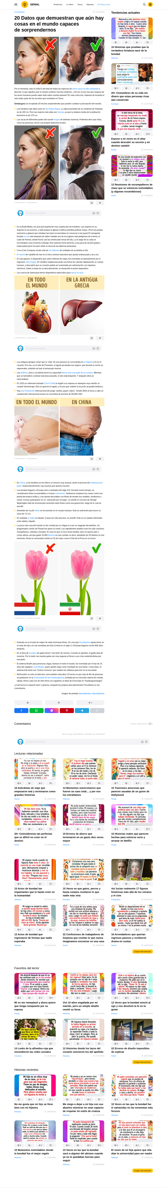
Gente (113, 195)
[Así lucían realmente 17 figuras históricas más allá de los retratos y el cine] (132, 870)
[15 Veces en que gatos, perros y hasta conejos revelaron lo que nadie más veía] (83, 870)
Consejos (115, 104)
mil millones (54, 250)
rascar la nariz (77, 273)
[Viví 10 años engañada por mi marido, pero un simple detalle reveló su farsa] (83, 984)
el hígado (88, 362)
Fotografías (115, 899)
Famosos (18, 1056)
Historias (114, 58)
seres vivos (77, 89)
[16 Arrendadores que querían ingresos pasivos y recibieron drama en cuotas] (132, 916)
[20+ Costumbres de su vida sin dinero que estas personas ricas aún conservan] (132, 74)
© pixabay (29, 618)
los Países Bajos (52, 109)
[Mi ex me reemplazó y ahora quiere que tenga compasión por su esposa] (35, 984)
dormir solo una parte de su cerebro (77, 373)
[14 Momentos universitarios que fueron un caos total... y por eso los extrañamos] (83, 769)
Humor (17, 799)
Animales (66, 899)
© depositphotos (19, 202)
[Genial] (30, 4)
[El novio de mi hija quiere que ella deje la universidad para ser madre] (132, 1131)
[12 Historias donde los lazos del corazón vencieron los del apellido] (83, 1030)
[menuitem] (57, 4)
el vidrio (31, 518)
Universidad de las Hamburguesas (49, 678)
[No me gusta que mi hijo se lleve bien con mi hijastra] (35, 1085)
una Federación (28, 391)
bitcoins (51, 535)
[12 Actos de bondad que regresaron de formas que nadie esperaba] (35, 916)
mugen (57, 119)
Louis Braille (38, 667)
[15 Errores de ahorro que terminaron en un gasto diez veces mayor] (83, 815)
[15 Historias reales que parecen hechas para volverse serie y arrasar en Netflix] (132, 815)
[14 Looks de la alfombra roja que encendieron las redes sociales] (35, 1030)
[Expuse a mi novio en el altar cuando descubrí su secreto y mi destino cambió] (132, 120)
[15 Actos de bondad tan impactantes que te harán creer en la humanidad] (35, 870)
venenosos (60, 493)
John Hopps (31, 262)
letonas (60, 112)
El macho (21, 254)
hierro (37, 510)
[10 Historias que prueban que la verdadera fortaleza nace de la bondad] (132, 28)
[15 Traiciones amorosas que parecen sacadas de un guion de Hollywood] (132, 769)
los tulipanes (84, 642)
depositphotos (85, 693)
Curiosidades (19, 12)
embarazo (94, 483)
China (22, 483)
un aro (26, 236)
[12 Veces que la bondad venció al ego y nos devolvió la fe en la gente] (132, 984)
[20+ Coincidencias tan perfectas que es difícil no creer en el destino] (35, 815)
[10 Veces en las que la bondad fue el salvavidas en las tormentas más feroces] (132, 1085)
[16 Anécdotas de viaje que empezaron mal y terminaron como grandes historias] (35, 769)
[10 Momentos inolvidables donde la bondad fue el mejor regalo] (35, 1131)
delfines (24, 373)
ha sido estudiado (90, 89)
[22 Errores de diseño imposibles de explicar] (132, 1030)
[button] (28, 702)
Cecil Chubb (49, 383)
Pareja (113, 150)
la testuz (32, 653)
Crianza (114, 1013)
